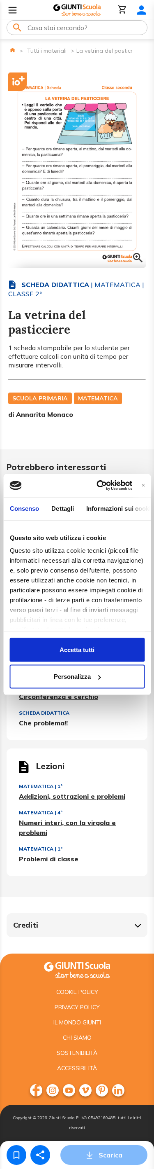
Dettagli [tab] (62, 508)
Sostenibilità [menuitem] (77, 1053)
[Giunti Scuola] (77, 10)
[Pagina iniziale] (12, 50)
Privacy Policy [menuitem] (77, 1007)
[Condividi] (40, 1155)
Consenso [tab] (24, 508)
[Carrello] (122, 10)
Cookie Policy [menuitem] (77, 992)
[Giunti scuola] (77, 969)
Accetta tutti (77, 649)
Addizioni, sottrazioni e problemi (72, 796)
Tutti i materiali (47, 50)
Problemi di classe (48, 859)
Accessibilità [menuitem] (77, 1068)
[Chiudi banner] (143, 485)
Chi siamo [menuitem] (77, 1037)
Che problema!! (43, 723)
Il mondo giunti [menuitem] (77, 1022)
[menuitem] (36, 1090)
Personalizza (72, 676)
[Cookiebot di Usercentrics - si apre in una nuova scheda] (99, 485)
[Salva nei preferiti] (16, 1155)
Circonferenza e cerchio (58, 696)
